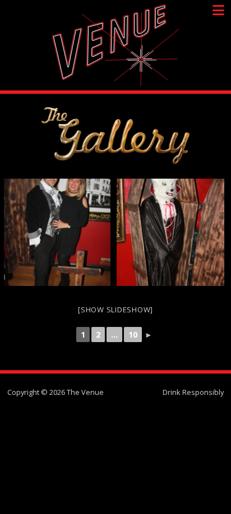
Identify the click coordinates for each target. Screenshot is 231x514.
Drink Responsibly (193, 392)
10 (132, 334)
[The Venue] (115, 45)
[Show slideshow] (115, 309)
